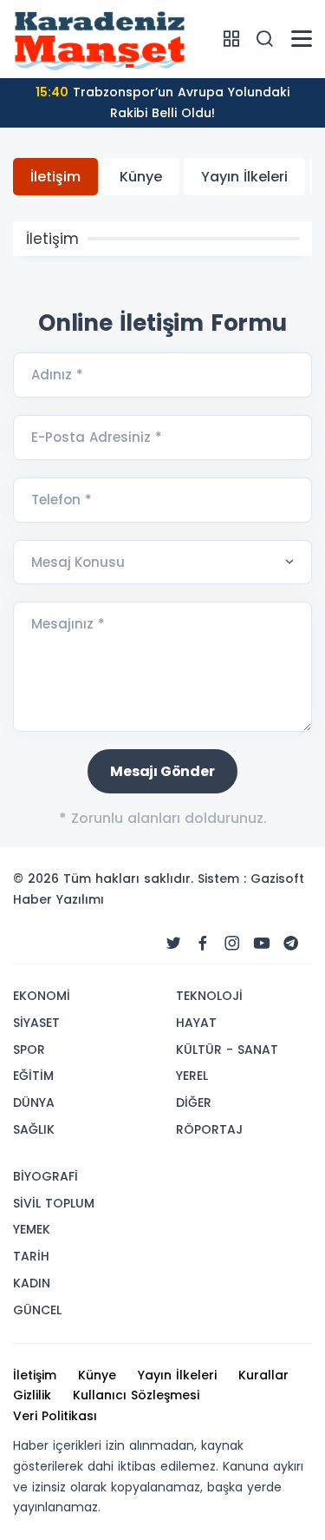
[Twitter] (173, 943)
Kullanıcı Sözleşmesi (136, 1395)
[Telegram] (291, 943)
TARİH (31, 1256)
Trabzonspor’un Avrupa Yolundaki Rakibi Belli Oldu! (162, 102)
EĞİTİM (33, 1075)
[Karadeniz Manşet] (99, 38)
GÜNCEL (37, 1310)
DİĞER (193, 1102)
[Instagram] (232, 943)
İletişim (55, 177)
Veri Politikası (55, 1416)
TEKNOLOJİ (209, 995)
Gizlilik (32, 1395)
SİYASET (36, 1022)
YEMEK (31, 1229)
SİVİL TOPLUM (53, 1203)
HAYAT (196, 1022)
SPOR (29, 1049)
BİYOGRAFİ (45, 1176)
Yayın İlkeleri (244, 177)
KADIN (31, 1283)
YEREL (192, 1075)
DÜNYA (34, 1102)
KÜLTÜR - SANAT (227, 1049)
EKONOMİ (41, 995)
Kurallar (263, 1375)
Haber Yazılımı (58, 899)
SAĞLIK (34, 1129)
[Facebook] (202, 943)
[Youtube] (261, 943)
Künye (141, 177)
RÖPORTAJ (209, 1129)
